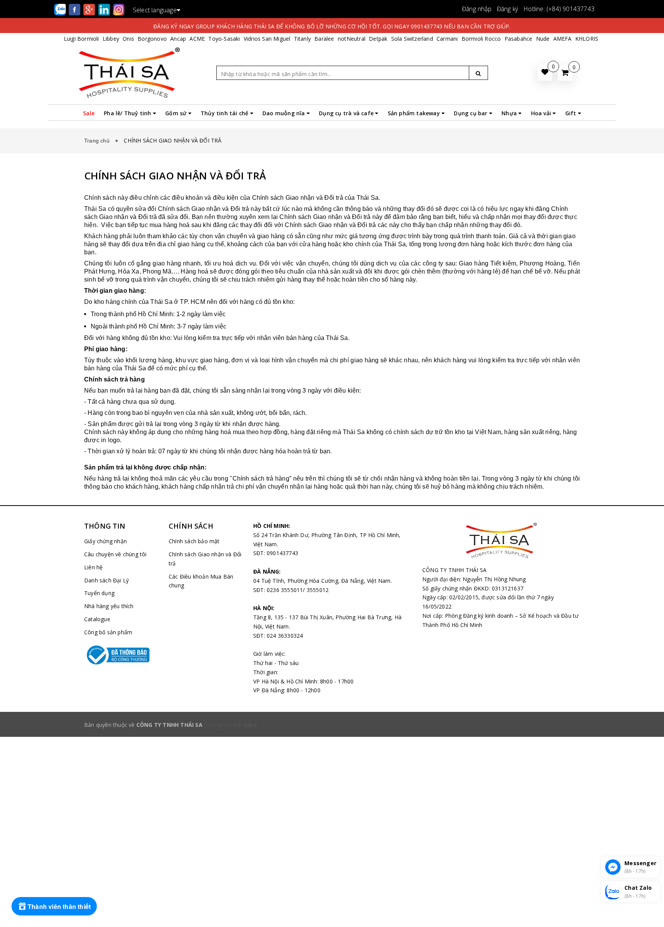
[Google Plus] (89, 9)
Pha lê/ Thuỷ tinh (128, 113)
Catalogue (97, 619)
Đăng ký (507, 9)
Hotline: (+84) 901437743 (558, 9)
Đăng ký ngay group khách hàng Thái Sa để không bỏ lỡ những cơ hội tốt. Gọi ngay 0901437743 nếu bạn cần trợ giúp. (331, 26)
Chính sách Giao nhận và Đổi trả (205, 559)
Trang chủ (98, 141)
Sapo (250, 724)
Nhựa (509, 113)
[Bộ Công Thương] (120, 655)
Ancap (178, 38)
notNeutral (351, 38)
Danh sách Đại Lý (106, 580)
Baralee (324, 38)
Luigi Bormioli (81, 38)
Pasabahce (519, 38)
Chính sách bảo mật (194, 541)
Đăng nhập (476, 9)
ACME (197, 38)
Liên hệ (93, 567)
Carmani (447, 38)
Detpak (378, 38)
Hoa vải (542, 113)
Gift (571, 113)
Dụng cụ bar (471, 113)
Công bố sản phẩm (108, 632)
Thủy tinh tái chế (225, 113)
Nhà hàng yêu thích (109, 606)
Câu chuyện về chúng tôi (115, 554)
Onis (128, 38)
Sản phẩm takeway (415, 113)
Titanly (302, 38)
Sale (89, 113)
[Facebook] (75, 9)
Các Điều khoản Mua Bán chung (201, 581)
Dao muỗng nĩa (284, 113)
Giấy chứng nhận (105, 541)
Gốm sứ (176, 113)
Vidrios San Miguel (267, 38)
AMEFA (562, 38)
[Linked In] (104, 9)
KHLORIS (586, 38)
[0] (565, 73)
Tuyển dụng (99, 593)
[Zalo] (60, 9)
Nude (543, 38)
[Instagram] (118, 9)
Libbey (111, 38)
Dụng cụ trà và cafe (347, 113)
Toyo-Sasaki (224, 38)
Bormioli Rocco (481, 38)
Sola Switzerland (412, 38)
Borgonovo (152, 38)
